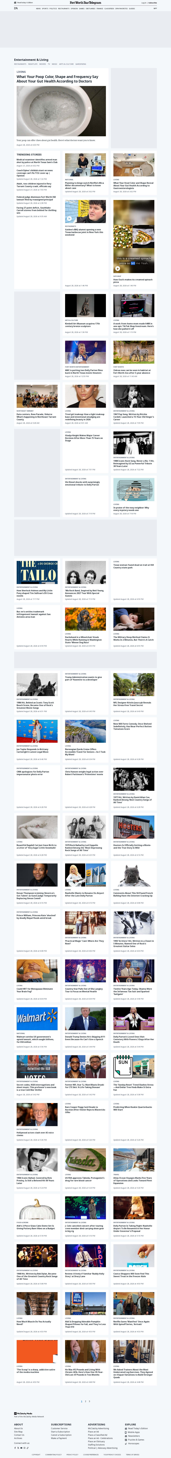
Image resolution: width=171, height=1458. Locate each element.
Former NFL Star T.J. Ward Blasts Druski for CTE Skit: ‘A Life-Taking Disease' (84, 1086)
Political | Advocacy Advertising (102, 1448)
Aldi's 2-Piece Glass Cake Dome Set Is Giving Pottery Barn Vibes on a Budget (36, 1227)
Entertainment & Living (124, 411)
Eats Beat (117, 276)
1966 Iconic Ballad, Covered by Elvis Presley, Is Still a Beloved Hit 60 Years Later (35, 1181)
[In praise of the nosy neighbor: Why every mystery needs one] (133, 489)
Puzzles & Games (136, 1440)
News (38, 8)
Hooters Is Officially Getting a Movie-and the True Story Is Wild (132, 846)
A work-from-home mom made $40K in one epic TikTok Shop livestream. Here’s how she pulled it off (133, 326)
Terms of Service (132, 1454)
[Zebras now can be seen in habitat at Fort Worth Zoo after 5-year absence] (133, 352)
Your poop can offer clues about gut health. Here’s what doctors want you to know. (56, 140)
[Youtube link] (21, 1448)
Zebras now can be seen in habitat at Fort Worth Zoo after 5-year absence (132, 371)
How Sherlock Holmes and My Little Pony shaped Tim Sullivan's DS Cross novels (35, 593)
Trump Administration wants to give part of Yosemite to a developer (83, 678)
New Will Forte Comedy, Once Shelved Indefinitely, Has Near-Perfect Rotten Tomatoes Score (132, 726)
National (69, 179)
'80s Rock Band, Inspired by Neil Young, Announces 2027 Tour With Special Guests (84, 593)
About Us (18, 1428)
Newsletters (134, 1436)
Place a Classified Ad (97, 1435)
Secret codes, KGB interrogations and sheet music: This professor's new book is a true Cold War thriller (36, 1087)
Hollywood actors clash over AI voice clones (35, 1134)
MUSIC (54, 64)
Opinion (74, 8)
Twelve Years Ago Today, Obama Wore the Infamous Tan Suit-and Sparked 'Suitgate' (132, 991)
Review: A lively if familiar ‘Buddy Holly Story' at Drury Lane (84, 1275)
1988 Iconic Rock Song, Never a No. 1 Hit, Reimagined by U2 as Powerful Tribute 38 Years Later (133, 464)
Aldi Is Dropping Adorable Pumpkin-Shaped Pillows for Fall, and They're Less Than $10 (85, 1324)
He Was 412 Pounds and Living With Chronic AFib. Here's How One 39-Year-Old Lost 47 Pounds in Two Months (84, 1372)
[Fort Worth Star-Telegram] (85, 2)
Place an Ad (93, 1432)
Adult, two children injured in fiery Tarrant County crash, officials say (34, 185)
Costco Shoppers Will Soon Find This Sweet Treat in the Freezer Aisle (131, 1275)
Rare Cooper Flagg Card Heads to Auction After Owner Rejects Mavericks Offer (85, 1110)
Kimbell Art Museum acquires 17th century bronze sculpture (82, 325)
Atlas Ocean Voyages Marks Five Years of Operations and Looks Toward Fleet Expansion (132, 1181)
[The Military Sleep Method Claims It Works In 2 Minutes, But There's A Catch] (133, 619)
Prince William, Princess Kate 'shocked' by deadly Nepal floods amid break (36, 916)
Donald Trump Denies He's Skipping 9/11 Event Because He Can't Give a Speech (85, 1038)
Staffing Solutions (96, 1445)
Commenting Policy (53, 1454)
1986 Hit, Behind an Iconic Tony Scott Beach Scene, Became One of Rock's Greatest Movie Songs (35, 705)
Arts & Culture (71, 320)
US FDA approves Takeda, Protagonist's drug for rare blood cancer (84, 1179)
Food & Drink (22, 1222)
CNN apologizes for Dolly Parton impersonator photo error (33, 773)
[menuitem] (16, 8)
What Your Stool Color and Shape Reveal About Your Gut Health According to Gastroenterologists (133, 186)
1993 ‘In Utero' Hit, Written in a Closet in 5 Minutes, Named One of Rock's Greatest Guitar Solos (133, 944)
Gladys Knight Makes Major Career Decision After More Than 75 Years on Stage (84, 438)
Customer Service (59, 1428)
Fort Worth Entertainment (77, 367)
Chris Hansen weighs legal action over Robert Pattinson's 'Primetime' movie (84, 773)
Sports (45, 8)
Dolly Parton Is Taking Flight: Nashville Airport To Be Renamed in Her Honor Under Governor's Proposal (132, 1228)
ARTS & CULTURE (66, 64)
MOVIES (42, 64)
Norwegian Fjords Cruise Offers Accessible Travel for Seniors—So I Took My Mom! (85, 752)
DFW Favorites (121, 8)
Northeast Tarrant (25, 411)
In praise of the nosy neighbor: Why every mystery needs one (131, 509)
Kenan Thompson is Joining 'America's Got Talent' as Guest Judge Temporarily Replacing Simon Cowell (36, 896)
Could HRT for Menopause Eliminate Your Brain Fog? (35, 990)
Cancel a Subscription (61, 1435)
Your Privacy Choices (112, 1454)
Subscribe (152, 3)
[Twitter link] (18, 1448)
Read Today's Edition (138, 1428)
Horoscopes (133, 1443)
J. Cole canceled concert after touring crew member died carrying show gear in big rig (84, 1228)
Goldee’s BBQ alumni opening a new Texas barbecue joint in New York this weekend (84, 232)
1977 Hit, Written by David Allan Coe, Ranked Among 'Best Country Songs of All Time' (132, 800)
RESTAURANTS (20, 64)
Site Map (18, 1432)
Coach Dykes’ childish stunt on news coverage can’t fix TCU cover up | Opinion (35, 173)
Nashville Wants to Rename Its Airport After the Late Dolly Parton (84, 894)
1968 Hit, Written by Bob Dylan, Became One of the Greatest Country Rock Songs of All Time (37, 1276)
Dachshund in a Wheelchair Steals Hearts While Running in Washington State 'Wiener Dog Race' (83, 640)
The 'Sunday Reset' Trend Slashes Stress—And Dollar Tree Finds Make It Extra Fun (133, 1087)
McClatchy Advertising (98, 1428)
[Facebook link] (15, 1448)
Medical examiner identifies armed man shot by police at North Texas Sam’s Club (37, 161)
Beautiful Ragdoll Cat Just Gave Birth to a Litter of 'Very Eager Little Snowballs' (36, 846)
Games (81, 8)
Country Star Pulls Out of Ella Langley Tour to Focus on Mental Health (84, 990)
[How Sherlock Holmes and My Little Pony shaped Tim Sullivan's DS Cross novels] (37, 572)
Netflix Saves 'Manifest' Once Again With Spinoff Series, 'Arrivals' (131, 1323)
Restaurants (63, 8)
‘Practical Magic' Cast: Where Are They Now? (84, 942)
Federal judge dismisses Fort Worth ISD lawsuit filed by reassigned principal (36, 198)
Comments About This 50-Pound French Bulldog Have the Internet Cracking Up (133, 894)
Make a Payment (59, 1438)
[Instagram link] (24, 1448)
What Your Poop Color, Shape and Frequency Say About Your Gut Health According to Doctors (57, 79)
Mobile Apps (134, 1432)
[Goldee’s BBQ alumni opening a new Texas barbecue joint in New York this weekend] (85, 211)
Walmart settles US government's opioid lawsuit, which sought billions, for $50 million (35, 1039)
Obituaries (90, 8)
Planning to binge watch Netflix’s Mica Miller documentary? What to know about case (84, 186)
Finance (100, 8)
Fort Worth (118, 367)
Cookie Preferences (91, 1454)
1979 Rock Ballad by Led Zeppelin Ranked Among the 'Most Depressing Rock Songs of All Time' (83, 848)
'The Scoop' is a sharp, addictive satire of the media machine (36, 1371)
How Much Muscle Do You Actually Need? (34, 1323)
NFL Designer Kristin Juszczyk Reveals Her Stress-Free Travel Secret (132, 704)
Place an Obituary (96, 1441)
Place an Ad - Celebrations (100, 1438)
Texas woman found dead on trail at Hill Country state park (133, 566)
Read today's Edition (25, 3)
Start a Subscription (60, 1432)
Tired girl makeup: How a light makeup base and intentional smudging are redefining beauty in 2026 (84, 417)
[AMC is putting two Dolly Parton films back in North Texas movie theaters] (85, 352)
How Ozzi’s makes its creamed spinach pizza (132, 281)
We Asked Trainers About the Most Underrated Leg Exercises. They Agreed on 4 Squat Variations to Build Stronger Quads (133, 1373)
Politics (53, 8)
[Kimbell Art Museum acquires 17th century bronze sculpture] (85, 305)
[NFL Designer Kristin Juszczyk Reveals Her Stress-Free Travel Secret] (133, 684)
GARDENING (80, 64)
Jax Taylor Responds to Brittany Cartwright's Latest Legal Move (32, 750)
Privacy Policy (72, 1454)
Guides (132, 8)
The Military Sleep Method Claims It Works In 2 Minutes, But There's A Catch (133, 638)
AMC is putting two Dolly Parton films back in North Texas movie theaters (84, 371)
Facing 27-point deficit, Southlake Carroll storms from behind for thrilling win (36, 210)
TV (49, 64)
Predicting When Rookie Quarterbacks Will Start (132, 1108)
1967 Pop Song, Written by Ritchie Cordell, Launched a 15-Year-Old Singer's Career (133, 417)
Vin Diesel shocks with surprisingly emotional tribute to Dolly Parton (82, 483)
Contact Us (19, 1435)
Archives (18, 1438)
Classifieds (109, 8)
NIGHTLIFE (32, 64)
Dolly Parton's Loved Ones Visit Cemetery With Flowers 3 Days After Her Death (133, 1039)
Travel (116, 1174)
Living (21, 72)
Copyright (36, 1454)
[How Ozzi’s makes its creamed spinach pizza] (133, 236)
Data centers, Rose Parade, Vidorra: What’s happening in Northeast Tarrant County (36, 417)
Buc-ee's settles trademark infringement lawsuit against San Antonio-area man (34, 614)
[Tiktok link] (28, 1448)
